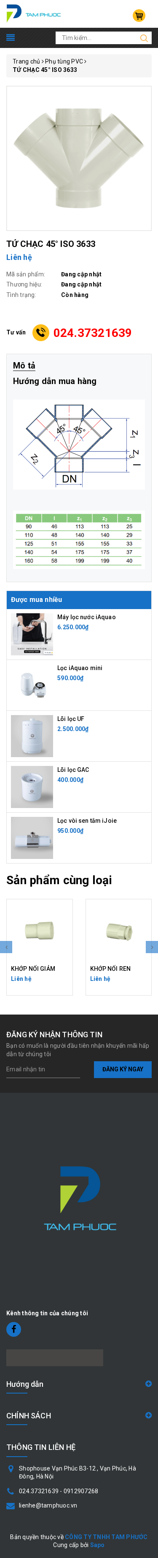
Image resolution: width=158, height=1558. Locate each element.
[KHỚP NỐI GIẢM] (39, 932)
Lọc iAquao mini (79, 668)
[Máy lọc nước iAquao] (32, 633)
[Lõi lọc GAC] (32, 786)
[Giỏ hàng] (139, 15)
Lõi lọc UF (70, 718)
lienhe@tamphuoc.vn (48, 1505)
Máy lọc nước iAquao (86, 617)
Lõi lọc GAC (73, 769)
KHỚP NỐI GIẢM (33, 968)
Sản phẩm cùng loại (59, 880)
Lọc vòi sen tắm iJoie (87, 820)
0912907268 (81, 1491)
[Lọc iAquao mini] (32, 684)
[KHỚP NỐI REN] (118, 932)
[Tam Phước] (34, 13)
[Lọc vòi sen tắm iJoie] (32, 837)
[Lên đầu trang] (145, 1084)
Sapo (97, 1545)
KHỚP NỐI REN (110, 968)
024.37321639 (93, 333)
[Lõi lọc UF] (32, 735)
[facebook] (13, 1329)
